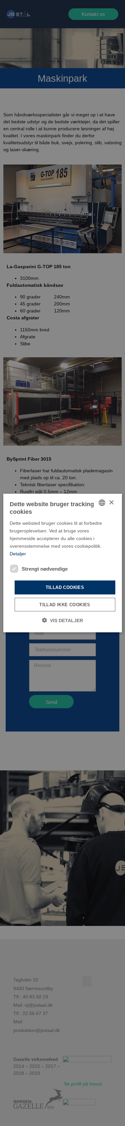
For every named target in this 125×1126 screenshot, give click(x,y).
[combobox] (102, 503)
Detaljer (18, 553)
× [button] (111, 502)
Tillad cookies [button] (65, 587)
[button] (62, 620)
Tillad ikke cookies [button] (64, 604)
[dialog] (62, 563)
